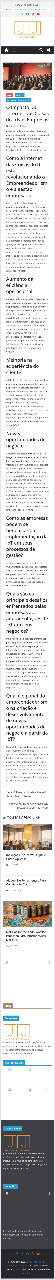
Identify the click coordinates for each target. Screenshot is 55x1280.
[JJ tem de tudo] (16, 1025)
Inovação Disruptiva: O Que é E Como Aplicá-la (27, 857)
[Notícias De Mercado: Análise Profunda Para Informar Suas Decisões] (27, 903)
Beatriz (25, 126)
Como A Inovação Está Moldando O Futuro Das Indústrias (26, 794)
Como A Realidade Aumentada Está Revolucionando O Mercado (28, 806)
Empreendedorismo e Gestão (18, 100)
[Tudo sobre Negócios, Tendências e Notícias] (6, 50)
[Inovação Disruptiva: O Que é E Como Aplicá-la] (27, 826)
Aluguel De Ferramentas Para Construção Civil (26, 882)
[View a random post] (48, 50)
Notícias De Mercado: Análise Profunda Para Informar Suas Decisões (26, 936)
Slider (9, 95)
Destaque (19, 95)
